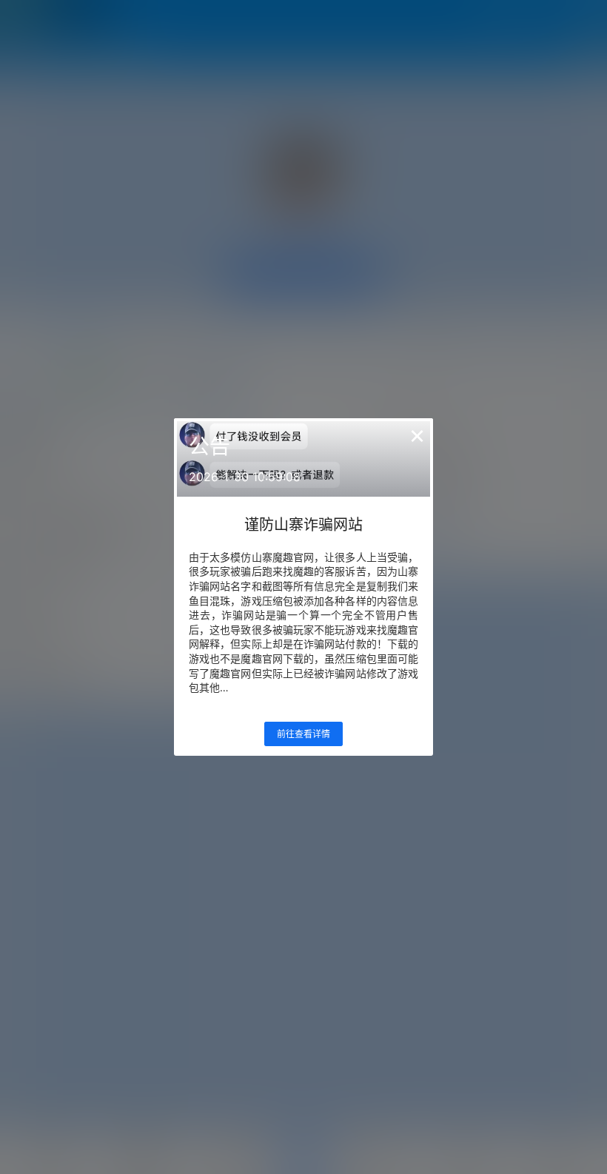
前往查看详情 (303, 733)
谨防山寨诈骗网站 (303, 525)
